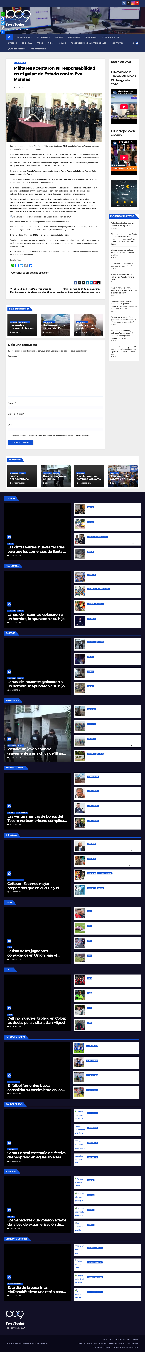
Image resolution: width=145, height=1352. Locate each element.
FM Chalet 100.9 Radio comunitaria (126, 1343)
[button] (133, 43)
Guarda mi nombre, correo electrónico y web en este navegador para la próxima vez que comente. (50, 436)
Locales (59, 37)
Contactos (117, 43)
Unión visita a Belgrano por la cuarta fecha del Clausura (110, 1094)
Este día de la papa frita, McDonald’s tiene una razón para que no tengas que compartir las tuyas (35, 1294)
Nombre (12, 403)
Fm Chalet (15, 24)
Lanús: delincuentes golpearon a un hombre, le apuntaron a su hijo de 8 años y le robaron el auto (35, 618)
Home (105, 1339)
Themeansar (43, 1343)
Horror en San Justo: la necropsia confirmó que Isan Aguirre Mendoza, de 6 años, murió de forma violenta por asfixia (111, 730)
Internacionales (110, 37)
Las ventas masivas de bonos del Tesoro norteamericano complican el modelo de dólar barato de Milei (36, 820)
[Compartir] (2, 32)
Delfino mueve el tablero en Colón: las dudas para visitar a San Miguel (36, 1020)
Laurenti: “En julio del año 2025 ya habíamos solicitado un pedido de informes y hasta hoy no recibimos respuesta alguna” (111, 850)
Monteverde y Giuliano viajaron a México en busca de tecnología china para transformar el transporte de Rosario (111, 543)
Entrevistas (43, 37)
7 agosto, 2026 (16, 1228)
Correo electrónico (16, 414)
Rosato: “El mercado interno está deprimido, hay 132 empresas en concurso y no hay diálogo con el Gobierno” (110, 865)
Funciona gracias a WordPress (16, 1343)
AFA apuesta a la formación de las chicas (104, 1049)
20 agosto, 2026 (16, 824)
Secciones (107, 1347)
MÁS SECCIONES (23, 37)
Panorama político (101, 537)
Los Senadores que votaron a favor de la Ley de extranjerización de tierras (36, 1224)
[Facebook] (2, 18)
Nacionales (74, 37)
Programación (38, 49)
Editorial (27, 43)
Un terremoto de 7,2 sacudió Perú (54, 327)
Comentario (13, 356)
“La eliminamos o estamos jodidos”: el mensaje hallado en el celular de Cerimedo (124, 290)
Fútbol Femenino (13, 1082)
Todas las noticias (119, 1347)
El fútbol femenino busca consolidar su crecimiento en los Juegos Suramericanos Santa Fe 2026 (34, 1092)
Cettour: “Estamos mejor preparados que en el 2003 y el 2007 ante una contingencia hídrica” (33, 890)
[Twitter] (2, 23)
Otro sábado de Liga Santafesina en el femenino (108, 1079)
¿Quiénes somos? (17, 49)
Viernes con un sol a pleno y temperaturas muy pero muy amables (122, 252)
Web (10, 425)
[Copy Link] (2, 27)
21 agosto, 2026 (18, 483)
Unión (51, 43)
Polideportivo (13, 1149)
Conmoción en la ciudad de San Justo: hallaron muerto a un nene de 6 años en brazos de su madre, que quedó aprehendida (111, 745)
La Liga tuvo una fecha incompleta (101, 1064)
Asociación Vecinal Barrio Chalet (88, 43)
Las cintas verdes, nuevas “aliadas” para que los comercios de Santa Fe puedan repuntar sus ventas (37, 551)
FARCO (40, 43)
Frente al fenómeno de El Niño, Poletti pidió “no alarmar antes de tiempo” (124, 276)
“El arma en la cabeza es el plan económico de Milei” (110, 578)
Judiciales (80, 473)
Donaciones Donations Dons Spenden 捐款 (93, 1343)
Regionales (91, 37)
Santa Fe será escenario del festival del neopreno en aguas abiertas (36, 1155)
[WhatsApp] (2, 14)
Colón (62, 43)
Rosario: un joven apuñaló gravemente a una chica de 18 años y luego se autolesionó (123, 319)
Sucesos (12, 43)
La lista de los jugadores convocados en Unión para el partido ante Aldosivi (32, 955)
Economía (13, 322)
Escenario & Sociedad (105, 873)
